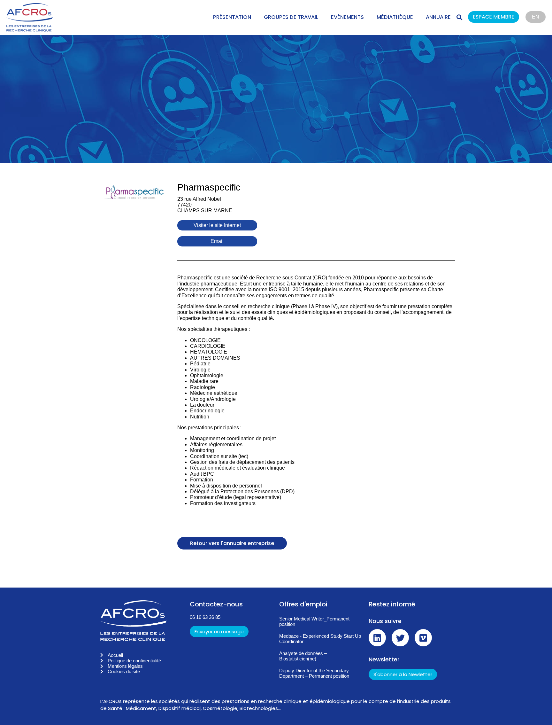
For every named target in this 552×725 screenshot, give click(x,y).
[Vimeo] (423, 637)
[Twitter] (400, 637)
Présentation (232, 17)
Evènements (347, 17)
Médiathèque (395, 17)
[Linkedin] (377, 637)
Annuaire (438, 17)
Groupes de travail (291, 17)
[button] (496, 17)
